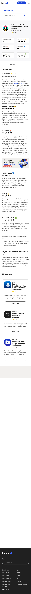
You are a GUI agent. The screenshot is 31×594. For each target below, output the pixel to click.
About (18, 575)
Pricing (19, 572)
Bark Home (5, 589)
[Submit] (26, 563)
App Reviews (8, 10)
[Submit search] (25, 15)
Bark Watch (5, 572)
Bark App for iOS (7, 581)
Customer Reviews (22, 584)
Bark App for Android (6, 585)
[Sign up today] (15, 163)
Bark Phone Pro (6, 578)
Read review (15, 303)
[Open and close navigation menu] (28, 2)
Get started (21, 3)
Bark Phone (5, 575)
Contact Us (20, 581)
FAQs (18, 578)
